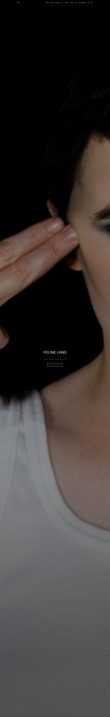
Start (18, 2)
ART (62, 2)
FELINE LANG (55, 352)
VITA (75, 2)
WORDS (47, 2)
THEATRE (57, 2)
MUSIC (52, 2)
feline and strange (55, 365)
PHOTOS (66, 2)
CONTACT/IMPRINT (82, 2)
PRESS (71, 2)
